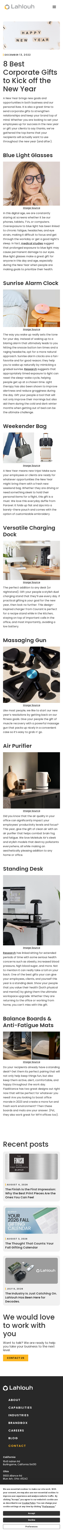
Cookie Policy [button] (28, 1503)
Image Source (31, 208)
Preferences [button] (48, 1506)
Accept (31, 1513)
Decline (31, 1520)
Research (30, 369)
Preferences (31, 1527)
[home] (18, 7)
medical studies (32, 243)
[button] (54, 7)
